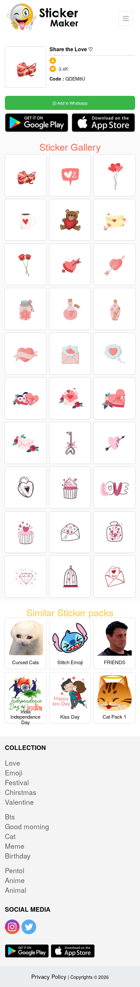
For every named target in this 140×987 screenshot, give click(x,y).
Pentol (14, 870)
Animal (15, 890)
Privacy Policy (48, 976)
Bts (10, 816)
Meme (14, 846)
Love (12, 763)
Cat (10, 836)
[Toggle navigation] (126, 18)
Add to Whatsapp (72, 103)
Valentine (19, 802)
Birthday (18, 855)
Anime (15, 880)
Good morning (27, 826)
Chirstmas (20, 792)
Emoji (13, 772)
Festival (17, 782)
